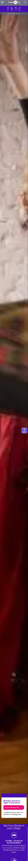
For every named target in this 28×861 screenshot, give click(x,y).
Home (9, 13)
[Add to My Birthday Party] (13, 810)
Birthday (13, 13)
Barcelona (18, 13)
